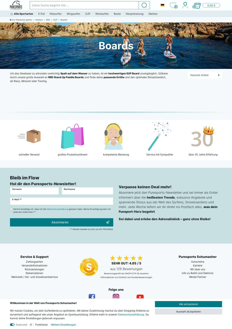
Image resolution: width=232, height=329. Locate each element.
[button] (207, 5)
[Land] (162, 5)
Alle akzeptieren (188, 304)
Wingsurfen (73, 13)
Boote (117, 13)
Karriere (197, 265)
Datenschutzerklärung (131, 314)
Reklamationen (34, 273)
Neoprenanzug (135, 13)
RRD (48, 19)
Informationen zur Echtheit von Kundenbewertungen (126, 277)
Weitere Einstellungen (63, 324)
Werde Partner (197, 276)
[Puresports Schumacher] (16, 5)
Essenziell (21, 324)
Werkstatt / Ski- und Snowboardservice (34, 276)
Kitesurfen (56, 13)
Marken (153, 13)
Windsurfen (102, 13)
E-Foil (41, 13)
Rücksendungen (34, 269)
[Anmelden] (185, 5)
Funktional (41, 324)
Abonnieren (60, 222)
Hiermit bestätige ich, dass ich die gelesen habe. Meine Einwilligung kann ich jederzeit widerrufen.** (62, 210)
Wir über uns (197, 269)
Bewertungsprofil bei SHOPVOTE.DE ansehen (126, 273)
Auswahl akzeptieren (188, 311)
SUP (87, 13)
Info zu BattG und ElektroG (197, 273)
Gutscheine (197, 261)
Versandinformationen (34, 265)
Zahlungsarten (34, 261)
